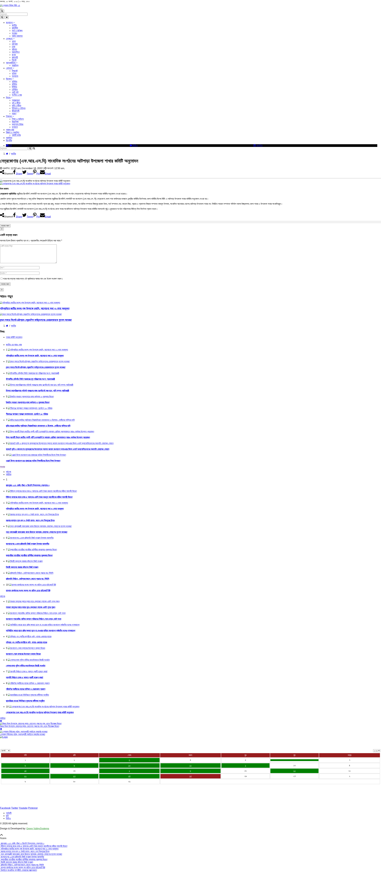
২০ (294, 771)
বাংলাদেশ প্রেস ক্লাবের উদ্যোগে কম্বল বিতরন (23, 654)
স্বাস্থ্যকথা (16, 100)
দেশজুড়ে (9, 38)
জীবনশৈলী (15, 111)
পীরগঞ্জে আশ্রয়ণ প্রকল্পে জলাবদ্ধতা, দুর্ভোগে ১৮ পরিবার (27, 414)
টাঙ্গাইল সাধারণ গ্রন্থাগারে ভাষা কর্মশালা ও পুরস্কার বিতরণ (27, 402)
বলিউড (14, 84)
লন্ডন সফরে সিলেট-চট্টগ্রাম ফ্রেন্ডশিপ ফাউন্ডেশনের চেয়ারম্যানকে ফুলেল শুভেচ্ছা (36, 319)
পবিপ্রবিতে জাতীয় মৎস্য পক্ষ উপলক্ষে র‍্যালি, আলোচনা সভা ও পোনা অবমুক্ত (34, 308)
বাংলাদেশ (9, 22)
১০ (129, 765)
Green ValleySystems (37, 828)
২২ (25, 776)
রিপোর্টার (9, 140)
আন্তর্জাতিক (11, 62)
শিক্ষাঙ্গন (9, 116)
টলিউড (14, 87)
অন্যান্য (15, 76)
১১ (190, 765)
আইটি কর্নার (16, 135)
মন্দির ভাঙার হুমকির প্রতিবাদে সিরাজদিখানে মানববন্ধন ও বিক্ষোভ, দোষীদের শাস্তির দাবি (38, 425)
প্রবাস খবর (10, 129)
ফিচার (8, 97)
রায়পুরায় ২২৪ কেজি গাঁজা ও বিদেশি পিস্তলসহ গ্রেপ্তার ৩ (27, 485)
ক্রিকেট (15, 71)
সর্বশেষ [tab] (8, 471)
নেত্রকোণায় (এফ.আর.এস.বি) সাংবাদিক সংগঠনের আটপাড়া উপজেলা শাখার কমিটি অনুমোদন (40, 712)
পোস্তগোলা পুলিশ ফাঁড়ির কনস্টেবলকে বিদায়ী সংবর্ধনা (25, 665)
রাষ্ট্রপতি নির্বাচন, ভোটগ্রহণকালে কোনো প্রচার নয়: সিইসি (27, 579)
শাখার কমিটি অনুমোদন (14, 337)
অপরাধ (14, 33)
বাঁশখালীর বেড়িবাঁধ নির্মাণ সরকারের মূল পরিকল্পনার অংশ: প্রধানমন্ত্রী (30, 379)
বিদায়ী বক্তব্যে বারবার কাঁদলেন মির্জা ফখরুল (22, 567)
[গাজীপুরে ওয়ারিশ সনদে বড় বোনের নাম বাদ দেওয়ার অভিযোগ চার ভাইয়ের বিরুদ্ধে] (294, 760)
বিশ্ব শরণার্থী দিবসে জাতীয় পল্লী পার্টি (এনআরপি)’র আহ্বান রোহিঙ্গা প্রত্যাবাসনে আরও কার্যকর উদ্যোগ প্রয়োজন (48, 437)
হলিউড (14, 81)
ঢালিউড (15, 89)
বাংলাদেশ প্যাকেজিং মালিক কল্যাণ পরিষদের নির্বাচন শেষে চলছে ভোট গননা (33, 619)
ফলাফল (15, 127)
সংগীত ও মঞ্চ (17, 95)
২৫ (190, 776)
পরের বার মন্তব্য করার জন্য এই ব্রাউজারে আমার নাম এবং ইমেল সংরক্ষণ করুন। (33, 278)
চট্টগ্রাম (15, 44)
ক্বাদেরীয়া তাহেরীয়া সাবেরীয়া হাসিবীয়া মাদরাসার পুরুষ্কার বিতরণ (29, 555)
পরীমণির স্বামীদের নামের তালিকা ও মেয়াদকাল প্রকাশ (25, 689)
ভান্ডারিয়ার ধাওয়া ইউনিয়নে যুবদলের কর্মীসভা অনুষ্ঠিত (25, 701)
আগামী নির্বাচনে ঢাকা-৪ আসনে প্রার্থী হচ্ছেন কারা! (24, 677)
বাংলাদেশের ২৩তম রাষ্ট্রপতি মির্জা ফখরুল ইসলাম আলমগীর (27, 544)
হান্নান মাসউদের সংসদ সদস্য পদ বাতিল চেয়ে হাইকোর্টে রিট (28, 590)
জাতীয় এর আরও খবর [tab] (14, 344)
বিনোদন (9, 79)
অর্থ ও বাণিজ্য (17, 30)
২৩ (74, 776)
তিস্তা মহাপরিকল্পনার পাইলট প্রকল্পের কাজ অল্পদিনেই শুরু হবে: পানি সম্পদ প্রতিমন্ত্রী (37, 390)
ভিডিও (135, 145)
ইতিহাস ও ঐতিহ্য (18, 108)
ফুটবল (14, 73)
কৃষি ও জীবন (16, 105)
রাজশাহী (15, 57)
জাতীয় (14, 25)
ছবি (10, 145)
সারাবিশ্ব (15, 65)
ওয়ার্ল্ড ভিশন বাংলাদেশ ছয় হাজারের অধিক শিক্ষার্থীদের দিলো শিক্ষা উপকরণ (33, 460)
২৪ (129, 776)
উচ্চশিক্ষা (15, 121)
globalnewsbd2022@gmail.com (19, 803)
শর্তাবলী (8, 813)
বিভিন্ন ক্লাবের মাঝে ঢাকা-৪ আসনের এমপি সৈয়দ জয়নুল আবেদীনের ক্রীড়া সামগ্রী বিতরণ (39, 497)
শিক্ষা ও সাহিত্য (18, 119)
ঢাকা (13, 46)
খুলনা (14, 41)
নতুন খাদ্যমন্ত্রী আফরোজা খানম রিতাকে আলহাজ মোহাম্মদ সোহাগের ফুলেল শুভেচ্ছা (36, 532)
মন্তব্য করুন (5, 226)
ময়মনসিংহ (15, 52)
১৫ (25, 771)
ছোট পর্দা (15, 92)
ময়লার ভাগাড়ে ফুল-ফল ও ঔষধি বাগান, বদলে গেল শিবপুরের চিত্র (30, 520)
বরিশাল (14, 49)
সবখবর (2, 466)
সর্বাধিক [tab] (8, 474)
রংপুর (14, 54)
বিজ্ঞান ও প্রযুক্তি (12, 132)
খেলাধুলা (9, 68)
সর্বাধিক (2, 718)
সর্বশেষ (2, 596)
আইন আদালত (17, 36)
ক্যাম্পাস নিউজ (17, 124)
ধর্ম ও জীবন (16, 103)
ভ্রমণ (14, 113)
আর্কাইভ (9, 137)
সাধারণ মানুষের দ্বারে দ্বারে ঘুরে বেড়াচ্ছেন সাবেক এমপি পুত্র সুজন (30, 607)
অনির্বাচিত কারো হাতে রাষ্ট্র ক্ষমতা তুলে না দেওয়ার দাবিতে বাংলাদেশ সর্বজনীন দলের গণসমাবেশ (40, 630)
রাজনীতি (15, 28)
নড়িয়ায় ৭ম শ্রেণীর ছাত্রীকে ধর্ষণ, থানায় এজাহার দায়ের (26, 642)
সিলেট (14, 60)
